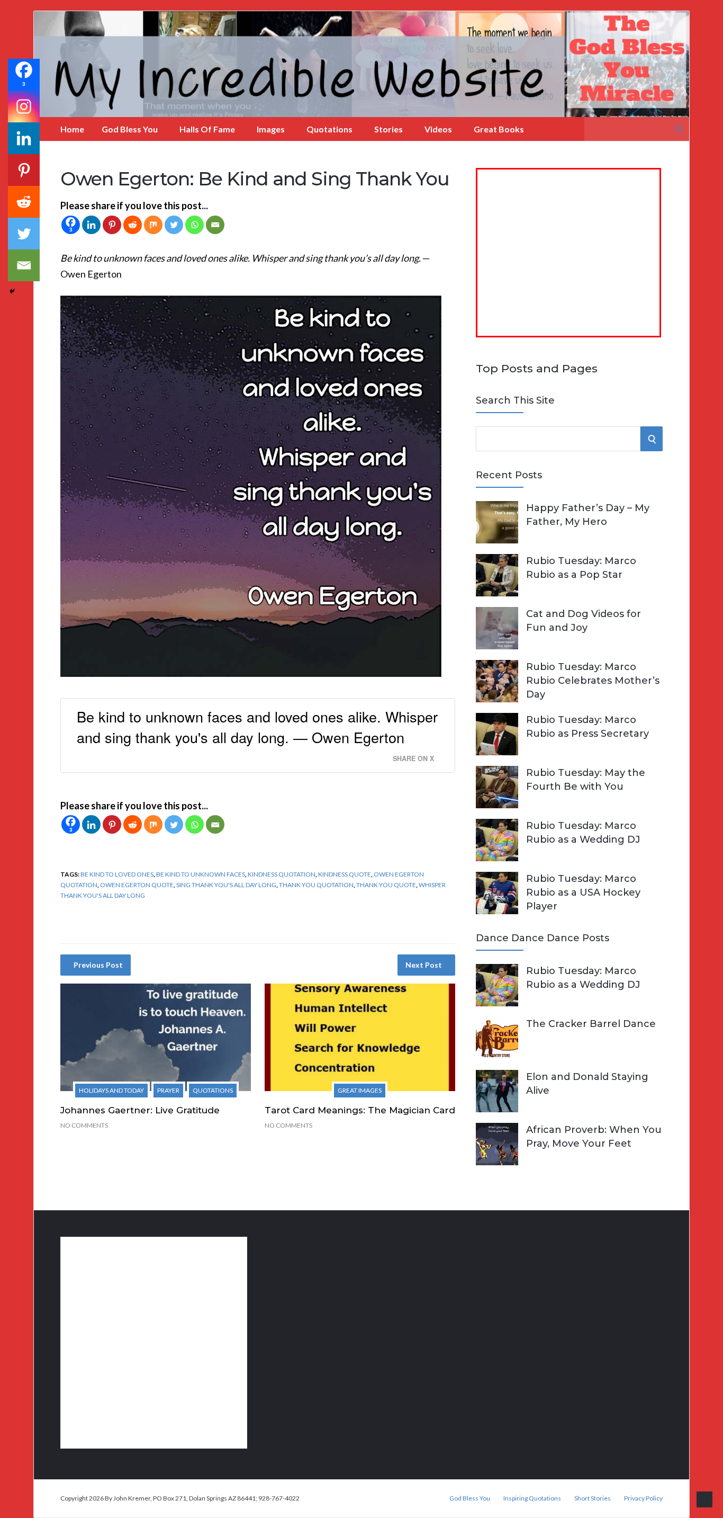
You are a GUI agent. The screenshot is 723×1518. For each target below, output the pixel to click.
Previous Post (98, 964)
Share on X (413, 758)
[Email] (215, 225)
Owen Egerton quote (137, 885)
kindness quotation (281, 874)
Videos (438, 129)
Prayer (168, 1090)
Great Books (499, 129)
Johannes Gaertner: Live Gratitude (140, 1110)
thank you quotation (316, 885)
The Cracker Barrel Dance (591, 1024)
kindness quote (344, 874)
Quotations (329, 129)
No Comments (84, 1125)
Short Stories (592, 1498)
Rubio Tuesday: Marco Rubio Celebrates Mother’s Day (592, 680)
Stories (388, 129)
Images (271, 129)
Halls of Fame (207, 129)
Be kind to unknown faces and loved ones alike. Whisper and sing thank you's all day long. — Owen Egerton (257, 726)
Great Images (360, 1090)
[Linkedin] (91, 225)
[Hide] (12, 291)
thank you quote (386, 885)
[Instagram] (24, 106)
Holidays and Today (111, 1090)
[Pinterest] (112, 225)
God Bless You (130, 129)
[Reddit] (132, 225)
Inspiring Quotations (532, 1498)
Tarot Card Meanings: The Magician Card (360, 1110)
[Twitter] (174, 225)
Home (72, 129)
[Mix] (153, 225)
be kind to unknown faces (200, 874)
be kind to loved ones (116, 874)
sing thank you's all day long (226, 885)
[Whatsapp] (194, 225)
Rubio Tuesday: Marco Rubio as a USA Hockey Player (583, 892)
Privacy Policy (643, 1498)
